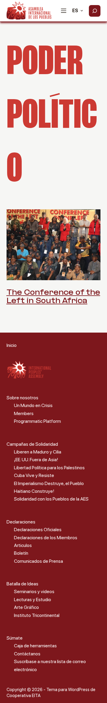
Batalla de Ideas (22, 584)
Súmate (15, 638)
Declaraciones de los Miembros (45, 537)
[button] (77, 11)
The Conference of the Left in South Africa (53, 297)
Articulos (23, 545)
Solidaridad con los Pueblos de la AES (51, 499)
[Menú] (63, 10)
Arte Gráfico (26, 607)
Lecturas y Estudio (32, 599)
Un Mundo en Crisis (33, 405)
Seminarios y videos (34, 591)
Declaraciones (21, 522)
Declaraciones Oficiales (38, 529)
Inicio (12, 345)
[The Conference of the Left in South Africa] (54, 244)
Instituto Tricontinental (36, 615)
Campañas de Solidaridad (32, 444)
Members (24, 413)
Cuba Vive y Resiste (34, 475)
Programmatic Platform (37, 421)
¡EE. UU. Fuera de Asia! (36, 459)
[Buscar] (94, 11)
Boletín (21, 553)
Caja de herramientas (35, 646)
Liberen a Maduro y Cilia (37, 452)
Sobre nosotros (22, 397)
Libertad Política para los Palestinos (49, 467)
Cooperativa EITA (23, 695)
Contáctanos (27, 654)
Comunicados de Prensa (38, 561)
